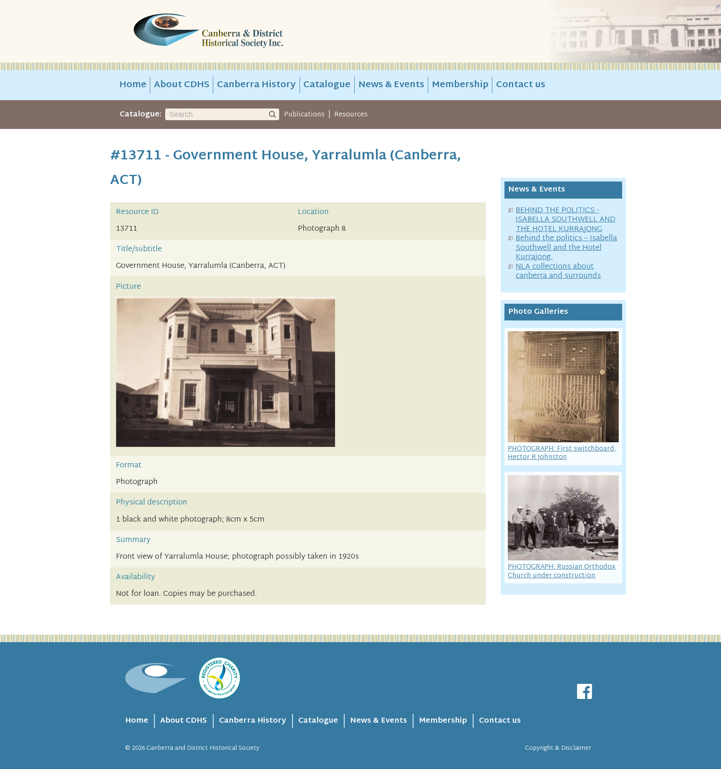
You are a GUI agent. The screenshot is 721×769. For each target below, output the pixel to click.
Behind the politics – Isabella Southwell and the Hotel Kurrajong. (566, 248)
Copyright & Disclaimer (558, 748)
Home (132, 85)
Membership (460, 85)
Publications (304, 114)
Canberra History (256, 85)
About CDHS (181, 85)
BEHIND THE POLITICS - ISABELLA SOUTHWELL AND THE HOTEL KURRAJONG (565, 220)
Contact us (520, 85)
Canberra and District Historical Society (203, 748)
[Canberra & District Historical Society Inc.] (238, 31)
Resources (351, 114)
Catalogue (326, 85)
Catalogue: (140, 114)
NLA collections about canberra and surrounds (558, 271)
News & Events (391, 85)
